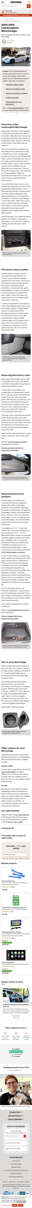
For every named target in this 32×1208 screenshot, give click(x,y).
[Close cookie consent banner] (30, 1196)
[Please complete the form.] (25, 1136)
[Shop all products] (2, 2)
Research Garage (9, 19)
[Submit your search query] (29, 6)
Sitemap (27, 1181)
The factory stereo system (15, 84)
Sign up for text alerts (14, 1143)
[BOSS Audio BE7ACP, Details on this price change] (7, 969)
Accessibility (20, 1181)
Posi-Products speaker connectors (13, 552)
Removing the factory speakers (16, 93)
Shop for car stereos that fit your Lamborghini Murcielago (12, 449)
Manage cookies (16, 1167)
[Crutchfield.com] (16, 2)
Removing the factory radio (15, 89)
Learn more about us (15, 1070)
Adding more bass (12, 97)
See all (3, 984)
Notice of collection (16, 1173)
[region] (16, 1003)
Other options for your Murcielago (13, 103)
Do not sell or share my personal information (16, 1170)
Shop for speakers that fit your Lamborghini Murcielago (11, 617)
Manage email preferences (16, 1177)
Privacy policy (16, 1161)
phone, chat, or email (15, 822)
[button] (30, 1004)
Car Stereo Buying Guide (17, 442)
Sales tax (5, 1181)
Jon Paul (9, 42)
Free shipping (16, 15)
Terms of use (12, 1181)
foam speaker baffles (8, 772)
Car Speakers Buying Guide (17, 610)
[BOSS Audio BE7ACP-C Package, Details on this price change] (7, 941)
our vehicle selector (17, 108)
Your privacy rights (16, 1164)
